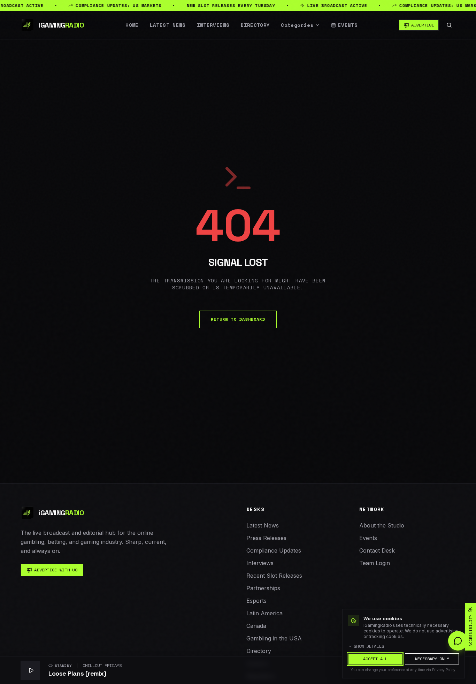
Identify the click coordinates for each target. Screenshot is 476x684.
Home (131, 25)
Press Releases (266, 537)
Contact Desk (377, 550)
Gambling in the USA (274, 638)
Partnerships (263, 588)
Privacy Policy (443, 670)
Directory (255, 25)
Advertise (422, 25)
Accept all (375, 659)
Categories (297, 25)
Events (348, 25)
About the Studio (381, 525)
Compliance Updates (273, 550)
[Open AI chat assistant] (458, 641)
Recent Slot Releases (274, 575)
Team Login (374, 563)
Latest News (168, 25)
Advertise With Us (55, 570)
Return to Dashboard (238, 319)
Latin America (264, 613)
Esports (256, 600)
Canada (256, 625)
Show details (369, 646)
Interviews (213, 25)
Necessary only (432, 659)
